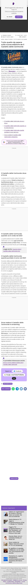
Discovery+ (12, 71)
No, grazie (9, 16)
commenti (23, 37)
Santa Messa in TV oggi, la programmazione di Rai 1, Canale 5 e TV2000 (16, 522)
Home (2, 39)
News (11, 37)
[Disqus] (14, 411)
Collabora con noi (17, 580)
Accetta (18, 16)
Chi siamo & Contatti (6, 580)
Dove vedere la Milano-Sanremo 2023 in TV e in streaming (16, 544)
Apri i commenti (6, 388)
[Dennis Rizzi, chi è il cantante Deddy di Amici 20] (6, 537)
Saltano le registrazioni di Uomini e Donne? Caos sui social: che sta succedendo (16, 514)
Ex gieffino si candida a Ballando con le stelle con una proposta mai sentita (16, 551)
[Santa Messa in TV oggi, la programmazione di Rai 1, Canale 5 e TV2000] (6, 521)
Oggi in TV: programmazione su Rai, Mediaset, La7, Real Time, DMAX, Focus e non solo (15, 530)
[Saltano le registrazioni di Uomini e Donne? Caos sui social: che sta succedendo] (6, 514)
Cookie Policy (10, 581)
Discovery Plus (8, 383)
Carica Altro (14, 478)
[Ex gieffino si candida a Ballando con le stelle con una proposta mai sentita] (6, 550)
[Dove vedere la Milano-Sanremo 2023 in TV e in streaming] (6, 544)
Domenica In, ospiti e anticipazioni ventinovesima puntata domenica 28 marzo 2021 (16, 559)
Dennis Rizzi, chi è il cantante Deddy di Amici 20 (15, 537)
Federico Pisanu (7, 35)
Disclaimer (18, 581)
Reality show (6, 37)
